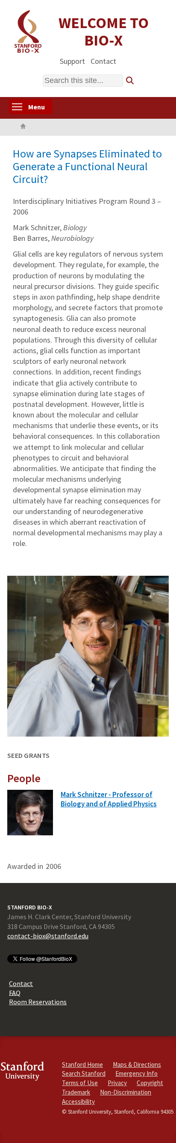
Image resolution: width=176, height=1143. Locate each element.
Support (72, 61)
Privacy (117, 1083)
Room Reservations (38, 1001)
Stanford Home (82, 1064)
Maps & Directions (137, 1064)
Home (23, 127)
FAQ (15, 992)
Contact (103, 61)
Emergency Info (136, 1073)
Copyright (150, 1083)
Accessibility (78, 1101)
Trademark (76, 1092)
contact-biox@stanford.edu (47, 936)
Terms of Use (80, 1083)
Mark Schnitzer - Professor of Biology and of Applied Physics (109, 799)
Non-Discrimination (125, 1092)
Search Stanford (84, 1073)
